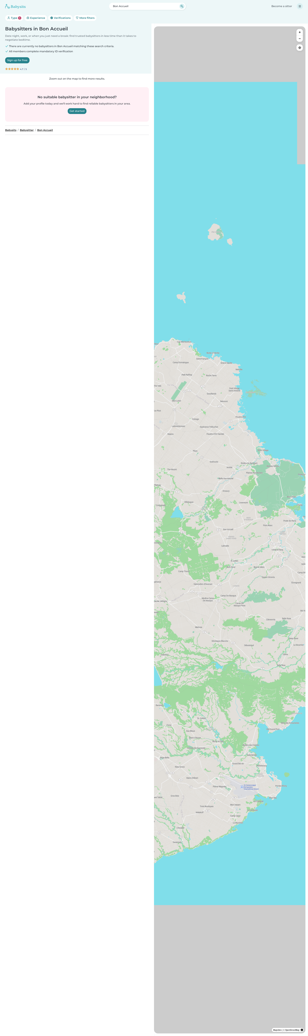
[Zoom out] (299, 38)
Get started (77, 111)
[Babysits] (15, 6)
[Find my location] (299, 47)
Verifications (62, 17)
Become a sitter (281, 6)
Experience (37, 17)
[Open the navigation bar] (300, 6)
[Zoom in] (299, 32)
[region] (229, 529)
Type (15, 17)
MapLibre (277, 1029)
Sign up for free (17, 60)
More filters (86, 17)
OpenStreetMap (292, 1029)
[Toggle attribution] (302, 1030)
